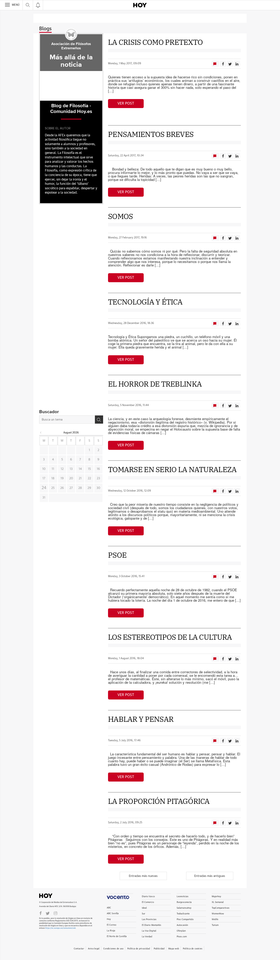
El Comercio (148, 902)
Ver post (125, 103)
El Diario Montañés (151, 925)
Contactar (79, 949)
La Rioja (111, 931)
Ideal (144, 908)
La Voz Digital (149, 931)
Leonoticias (182, 896)
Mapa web (173, 949)
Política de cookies (192, 949)
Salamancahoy (184, 908)
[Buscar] (99, 419)
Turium (215, 925)
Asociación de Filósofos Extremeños (71, 46)
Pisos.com (182, 936)
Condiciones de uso (113, 949)
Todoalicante (183, 914)
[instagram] (55, 913)
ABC (109, 908)
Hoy (55, 895)
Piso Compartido (185, 919)
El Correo (111, 925)
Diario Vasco (148, 896)
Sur (143, 914)
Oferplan (181, 931)
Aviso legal (93, 949)
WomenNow (218, 914)
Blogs (45, 28)
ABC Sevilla (113, 913)
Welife (215, 919)
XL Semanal (218, 902)
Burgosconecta (184, 902)
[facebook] (40, 913)
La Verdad (147, 936)
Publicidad (159, 949)
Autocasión (182, 925)
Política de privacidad (138, 949)
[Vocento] (120, 896)
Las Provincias (149, 919)
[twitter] (47, 913)
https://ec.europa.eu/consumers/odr (60, 928)
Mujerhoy (216, 896)
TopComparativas (221, 908)
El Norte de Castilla (117, 936)
